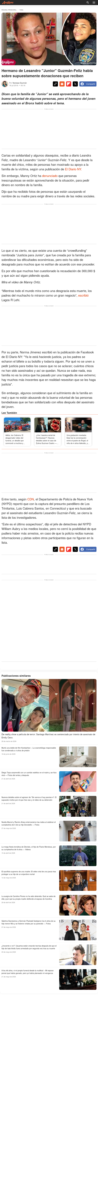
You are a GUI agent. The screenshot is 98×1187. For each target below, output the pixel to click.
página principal (9, 10)
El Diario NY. (73, 169)
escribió (83, 295)
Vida (21, 10)
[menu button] (94, 3)
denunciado (50, 175)
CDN (30, 499)
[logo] (8, 2)
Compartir (90, 83)
